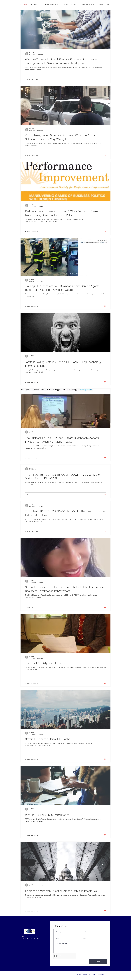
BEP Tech (34, 4)
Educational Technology (49, 4)
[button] (108, 5)
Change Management (87, 4)
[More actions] (105, 53)
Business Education (69, 4)
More (101, 4)
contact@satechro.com (30, 938)
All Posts (23, 4)
